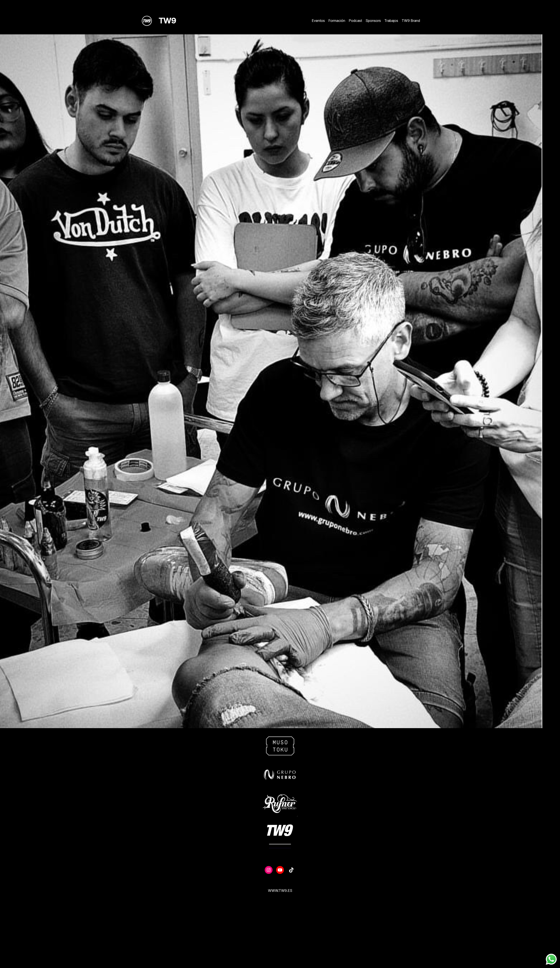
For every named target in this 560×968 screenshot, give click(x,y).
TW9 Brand (411, 20)
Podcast (355, 20)
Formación (336, 20)
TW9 (167, 20)
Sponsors (373, 20)
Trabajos (391, 20)
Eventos (318, 20)
